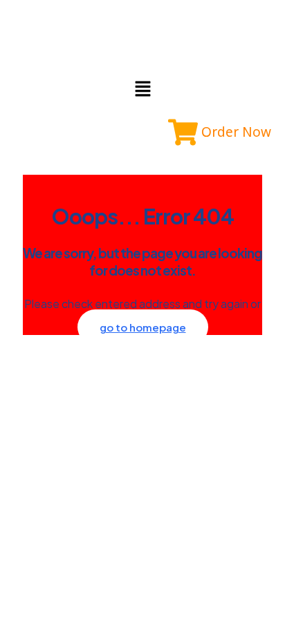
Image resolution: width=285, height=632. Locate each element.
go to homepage (143, 327)
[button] (142, 89)
